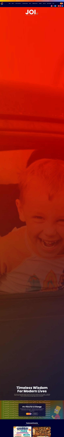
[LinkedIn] (62, 6)
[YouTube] (59, 6)
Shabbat (40, 3)
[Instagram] (51, 6)
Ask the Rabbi (49, 3)
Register (28, 413)
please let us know (45, 0)
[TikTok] (53, 6)
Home (9, 3)
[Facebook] (55, 6)
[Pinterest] (60, 6)
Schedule (35, 413)
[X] (57, 6)
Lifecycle (44, 3)
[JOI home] (2, 3)
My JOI (62, 3)
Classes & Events (25, 3)
